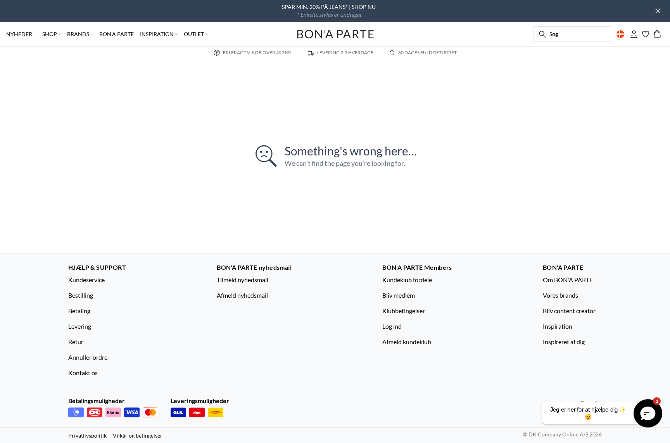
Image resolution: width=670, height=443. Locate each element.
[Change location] (620, 34)
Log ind (392, 326)
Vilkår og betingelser (137, 435)
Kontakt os (83, 372)
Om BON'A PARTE (568, 279)
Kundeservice (86, 279)
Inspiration (557, 326)
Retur (75, 341)
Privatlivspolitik (87, 435)
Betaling (79, 310)
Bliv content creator (569, 310)
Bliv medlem (398, 295)
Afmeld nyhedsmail (242, 295)
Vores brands (560, 295)
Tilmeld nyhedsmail (242, 279)
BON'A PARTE (116, 34)
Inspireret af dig (564, 341)
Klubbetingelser (403, 310)
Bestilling (80, 295)
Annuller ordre (87, 357)
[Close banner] (658, 11)
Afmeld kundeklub (406, 341)
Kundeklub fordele (407, 279)
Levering (79, 326)
